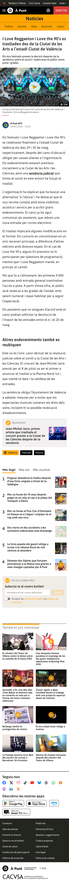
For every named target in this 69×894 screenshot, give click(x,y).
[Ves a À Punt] (16, 10)
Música (39, 452)
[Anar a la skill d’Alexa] (54, 803)
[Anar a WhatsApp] (54, 783)
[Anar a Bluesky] (40, 783)
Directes (61, 10)
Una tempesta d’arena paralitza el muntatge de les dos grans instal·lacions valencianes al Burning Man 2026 (50, 658)
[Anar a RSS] (19, 789)
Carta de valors (10, 846)
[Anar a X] (12, 783)
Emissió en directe (11, 835)
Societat (22, 26)
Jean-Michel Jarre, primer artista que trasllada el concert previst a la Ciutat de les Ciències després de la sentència (25, 436)
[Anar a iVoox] (61, 783)
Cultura (60, 26)
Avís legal (41, 852)
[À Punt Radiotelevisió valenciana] (19, 868)
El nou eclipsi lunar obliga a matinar (50, 728)
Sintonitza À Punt (44, 829)
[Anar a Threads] (47, 783)
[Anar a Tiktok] (26, 783)
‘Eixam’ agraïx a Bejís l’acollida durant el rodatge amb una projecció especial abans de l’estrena (50, 693)
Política (9, 26)
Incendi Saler (49, 3)
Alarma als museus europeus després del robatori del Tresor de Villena (51, 757)
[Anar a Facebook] (4, 783)
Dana (34, 26)
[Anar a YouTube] (32, 783)
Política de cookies (45, 858)
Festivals (26, 452)
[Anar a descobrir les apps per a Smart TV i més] (16, 812)
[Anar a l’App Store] (36, 803)
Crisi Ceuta (34, 3)
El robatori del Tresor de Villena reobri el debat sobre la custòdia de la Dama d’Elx (17, 656)
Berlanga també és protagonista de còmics (14, 728)
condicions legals (33, 598)
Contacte (7, 823)
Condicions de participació (15, 852)
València (12, 452)
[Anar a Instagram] (19, 783)
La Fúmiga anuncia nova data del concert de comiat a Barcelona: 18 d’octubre (17, 757)
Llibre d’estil (42, 846)
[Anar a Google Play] (13, 803)
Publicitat (41, 823)
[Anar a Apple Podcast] (4, 789)
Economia (46, 26)
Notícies (34, 18)
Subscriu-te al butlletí (13, 840)
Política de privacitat (12, 858)
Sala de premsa (10, 829)
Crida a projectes (44, 840)
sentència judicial (41, 173)
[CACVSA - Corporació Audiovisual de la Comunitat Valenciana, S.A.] (25, 877)
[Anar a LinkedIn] (11, 789)
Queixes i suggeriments (47, 835)
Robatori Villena (17, 3)
